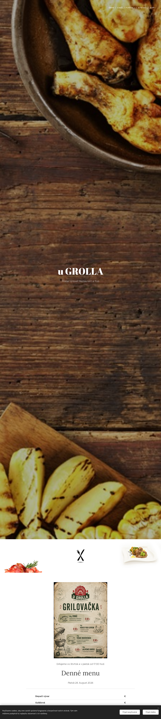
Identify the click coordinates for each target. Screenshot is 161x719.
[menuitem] (112, 8)
